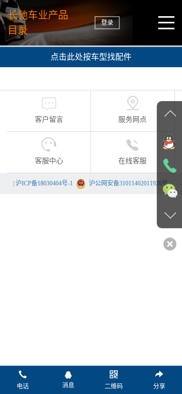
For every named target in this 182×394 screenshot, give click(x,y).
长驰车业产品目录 (38, 23)
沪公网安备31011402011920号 (128, 183)
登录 (107, 22)
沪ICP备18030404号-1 (44, 183)
